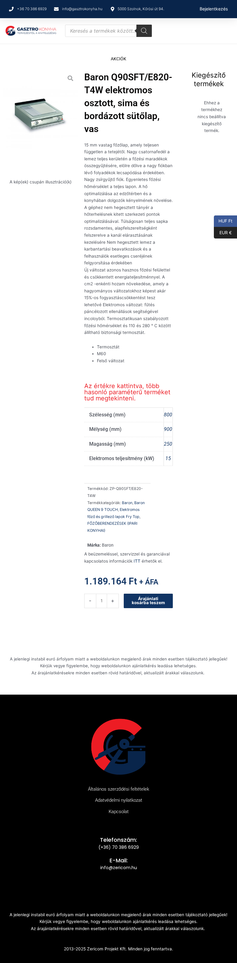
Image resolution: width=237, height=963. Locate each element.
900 (168, 429)
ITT (137, 561)
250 (168, 444)
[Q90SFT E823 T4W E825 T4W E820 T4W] (40, 118)
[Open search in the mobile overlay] (108, 31)
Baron (127, 502)
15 (168, 458)
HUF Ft (223, 220)
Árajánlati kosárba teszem (148, 600)
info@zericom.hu (118, 868)
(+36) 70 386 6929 (118, 847)
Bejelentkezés (214, 8)
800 (168, 415)
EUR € (223, 232)
